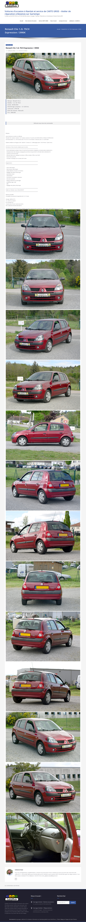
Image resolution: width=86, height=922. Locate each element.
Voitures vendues (23, 50)
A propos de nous (63, 21)
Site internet (12, 919)
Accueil (21, 21)
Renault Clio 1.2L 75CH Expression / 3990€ (71, 29)
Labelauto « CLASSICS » (74, 21)
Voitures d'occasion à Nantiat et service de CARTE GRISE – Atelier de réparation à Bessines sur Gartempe (38, 12)
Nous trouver (53, 21)
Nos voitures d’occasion (30, 21)
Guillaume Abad (11, 50)
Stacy (62, 919)
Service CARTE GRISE (43, 21)
